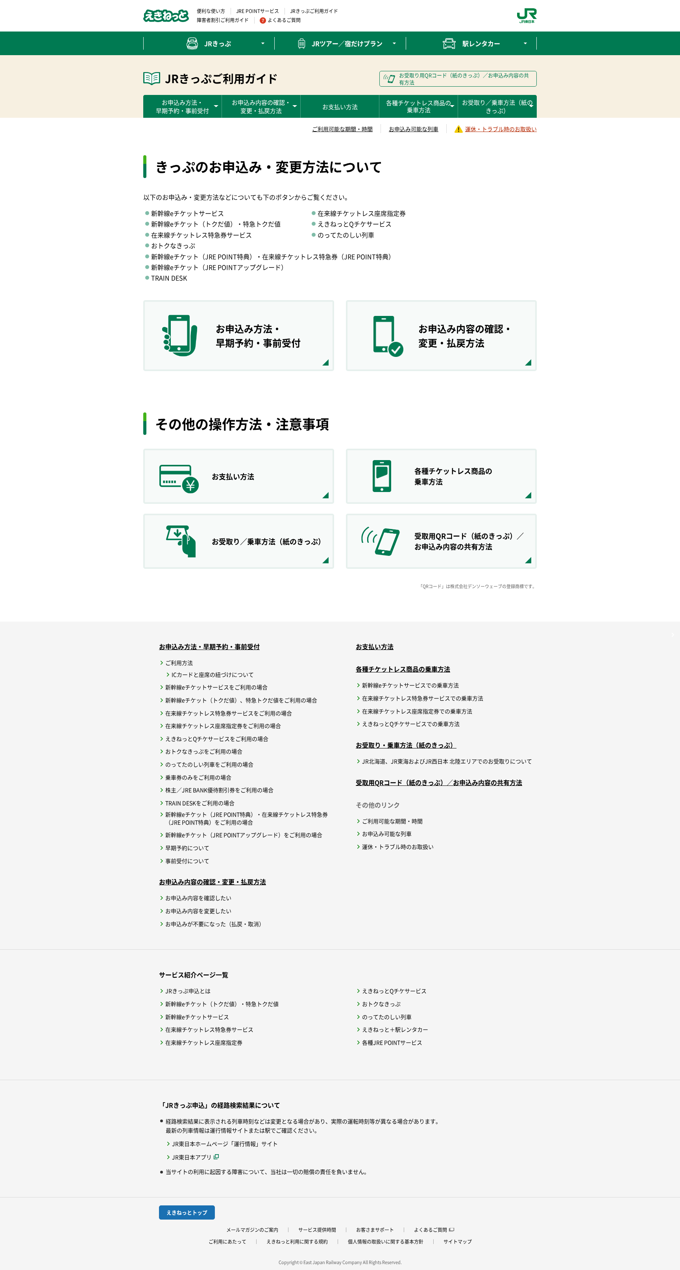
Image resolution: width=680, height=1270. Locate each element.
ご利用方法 (179, 663)
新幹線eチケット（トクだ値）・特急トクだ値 (222, 1004)
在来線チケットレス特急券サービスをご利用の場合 (228, 713)
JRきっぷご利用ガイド (314, 11)
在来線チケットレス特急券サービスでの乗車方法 (422, 698)
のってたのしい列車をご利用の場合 (209, 764)
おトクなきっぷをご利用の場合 (203, 751)
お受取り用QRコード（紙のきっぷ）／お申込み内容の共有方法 (464, 78)
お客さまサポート (375, 1229)
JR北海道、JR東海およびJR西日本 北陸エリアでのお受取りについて (447, 761)
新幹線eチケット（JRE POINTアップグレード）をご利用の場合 (243, 835)
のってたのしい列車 (387, 1017)
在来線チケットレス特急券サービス (209, 1029)
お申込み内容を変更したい (198, 911)
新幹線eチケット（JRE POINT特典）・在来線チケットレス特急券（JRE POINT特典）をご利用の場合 (246, 818)
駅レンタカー (481, 43)
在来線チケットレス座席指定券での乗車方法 (417, 711)
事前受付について (187, 861)
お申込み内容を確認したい (198, 898)
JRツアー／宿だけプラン (347, 43)
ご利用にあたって (227, 1241)
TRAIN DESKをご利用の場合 (200, 803)
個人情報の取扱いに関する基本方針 (385, 1241)
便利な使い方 (211, 11)
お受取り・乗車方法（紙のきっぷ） (406, 745)
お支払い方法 (340, 106)
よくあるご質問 (284, 20)
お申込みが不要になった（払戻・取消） (214, 924)
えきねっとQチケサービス (394, 991)
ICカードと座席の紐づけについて (213, 674)
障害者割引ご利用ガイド (223, 20)
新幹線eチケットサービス (197, 1017)
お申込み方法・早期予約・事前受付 (209, 646)
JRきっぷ (217, 43)
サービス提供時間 (317, 1229)
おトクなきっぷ (381, 1004)
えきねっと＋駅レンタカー (395, 1029)
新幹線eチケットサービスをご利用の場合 (216, 687)
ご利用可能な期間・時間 (342, 129)
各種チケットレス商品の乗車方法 (403, 669)
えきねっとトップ (186, 1212)
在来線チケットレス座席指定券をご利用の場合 (223, 726)
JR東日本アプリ (198, 1157)
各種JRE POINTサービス (392, 1042)
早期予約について (187, 848)
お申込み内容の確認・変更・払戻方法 (212, 881)
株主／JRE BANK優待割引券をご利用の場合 (219, 790)
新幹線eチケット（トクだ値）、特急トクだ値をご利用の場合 (241, 700)
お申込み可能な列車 (413, 129)
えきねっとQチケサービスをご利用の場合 (216, 739)
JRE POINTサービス (257, 11)
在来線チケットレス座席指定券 (203, 1042)
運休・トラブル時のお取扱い (501, 129)
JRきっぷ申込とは (188, 991)
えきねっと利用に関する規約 (297, 1241)
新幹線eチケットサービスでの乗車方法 (410, 685)
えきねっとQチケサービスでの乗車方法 (411, 724)
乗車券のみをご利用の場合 (198, 777)
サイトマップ (457, 1241)
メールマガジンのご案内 (252, 1229)
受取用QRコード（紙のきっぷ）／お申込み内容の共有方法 (439, 782)
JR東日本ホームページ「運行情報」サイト (225, 1143)
